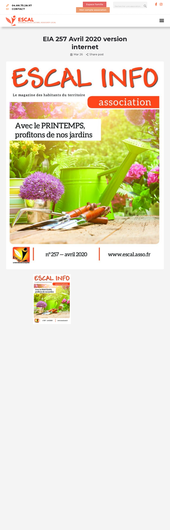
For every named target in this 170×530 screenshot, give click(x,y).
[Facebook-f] (156, 4)
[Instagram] (161, 4)
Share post (96, 54)
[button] (162, 20)
